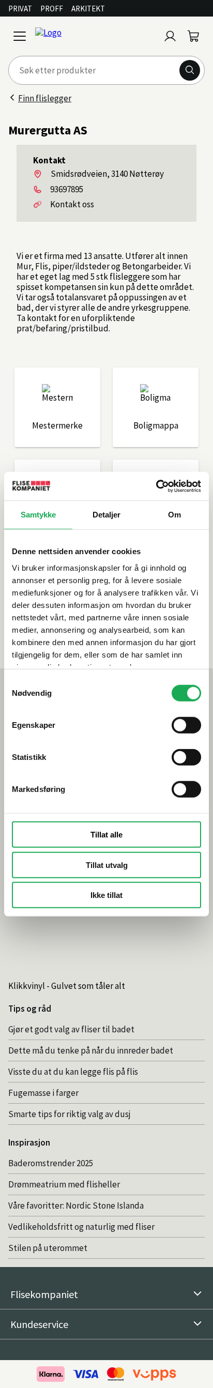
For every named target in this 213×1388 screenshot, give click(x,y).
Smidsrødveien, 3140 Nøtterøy (107, 173)
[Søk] (189, 70)
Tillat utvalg (107, 864)
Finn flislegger (44, 98)
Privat (20, 8)
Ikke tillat (106, 895)
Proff (51, 8)
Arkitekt (88, 8)
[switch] (186, 725)
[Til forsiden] (95, 36)
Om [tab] (174, 514)
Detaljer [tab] (107, 514)
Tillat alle (106, 834)
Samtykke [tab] (38, 514)
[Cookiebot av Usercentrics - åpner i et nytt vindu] (156, 486)
